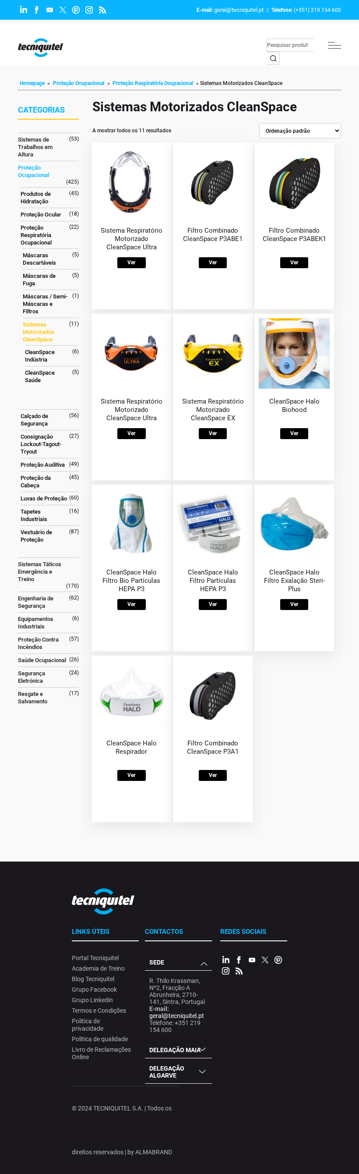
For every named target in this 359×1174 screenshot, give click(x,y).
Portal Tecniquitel (95, 957)
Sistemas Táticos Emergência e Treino (39, 571)
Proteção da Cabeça (36, 482)
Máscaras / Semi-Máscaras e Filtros (45, 304)
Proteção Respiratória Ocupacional (153, 83)
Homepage (32, 83)
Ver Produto (131, 263)
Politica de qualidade (100, 1039)
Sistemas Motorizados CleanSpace (38, 332)
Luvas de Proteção (44, 498)
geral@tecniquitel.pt (239, 10)
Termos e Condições (99, 1010)
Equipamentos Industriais (35, 623)
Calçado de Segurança (34, 420)
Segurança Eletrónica (31, 677)
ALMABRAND (153, 1152)
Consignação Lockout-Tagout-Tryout (41, 444)
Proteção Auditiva (43, 464)
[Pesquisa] (273, 58)
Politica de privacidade (87, 1025)
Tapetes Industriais (34, 515)
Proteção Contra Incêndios (38, 643)
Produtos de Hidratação (36, 198)
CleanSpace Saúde (40, 376)
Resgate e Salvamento (32, 698)
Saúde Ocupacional (42, 660)
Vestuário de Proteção (36, 536)
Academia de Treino (98, 968)
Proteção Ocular (41, 214)
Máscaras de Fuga (39, 280)
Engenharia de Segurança (35, 602)
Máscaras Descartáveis (39, 259)
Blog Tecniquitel (93, 978)
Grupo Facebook (94, 989)
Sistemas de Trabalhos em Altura (35, 147)
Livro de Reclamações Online (101, 1053)
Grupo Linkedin (92, 1000)
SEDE (156, 962)
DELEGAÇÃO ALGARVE (166, 1072)
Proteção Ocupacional (78, 83)
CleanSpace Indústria (40, 356)
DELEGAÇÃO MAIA (175, 1049)
